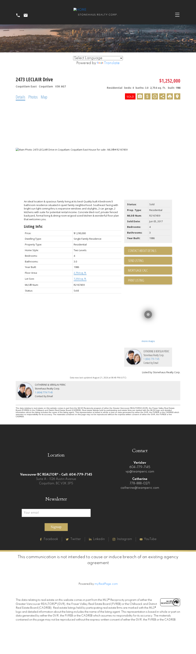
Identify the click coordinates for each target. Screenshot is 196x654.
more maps (148, 341)
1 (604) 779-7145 (151, 359)
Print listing (136, 280)
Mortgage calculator (150, 270)
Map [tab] (44, 97)
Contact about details (142, 250)
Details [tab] (20, 97)
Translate (112, 63)
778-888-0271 (140, 483)
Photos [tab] (33, 97)
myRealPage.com (106, 584)
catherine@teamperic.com (140, 487)
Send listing (136, 260)
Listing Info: (33, 226)
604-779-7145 (139, 467)
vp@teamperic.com (140, 471)
